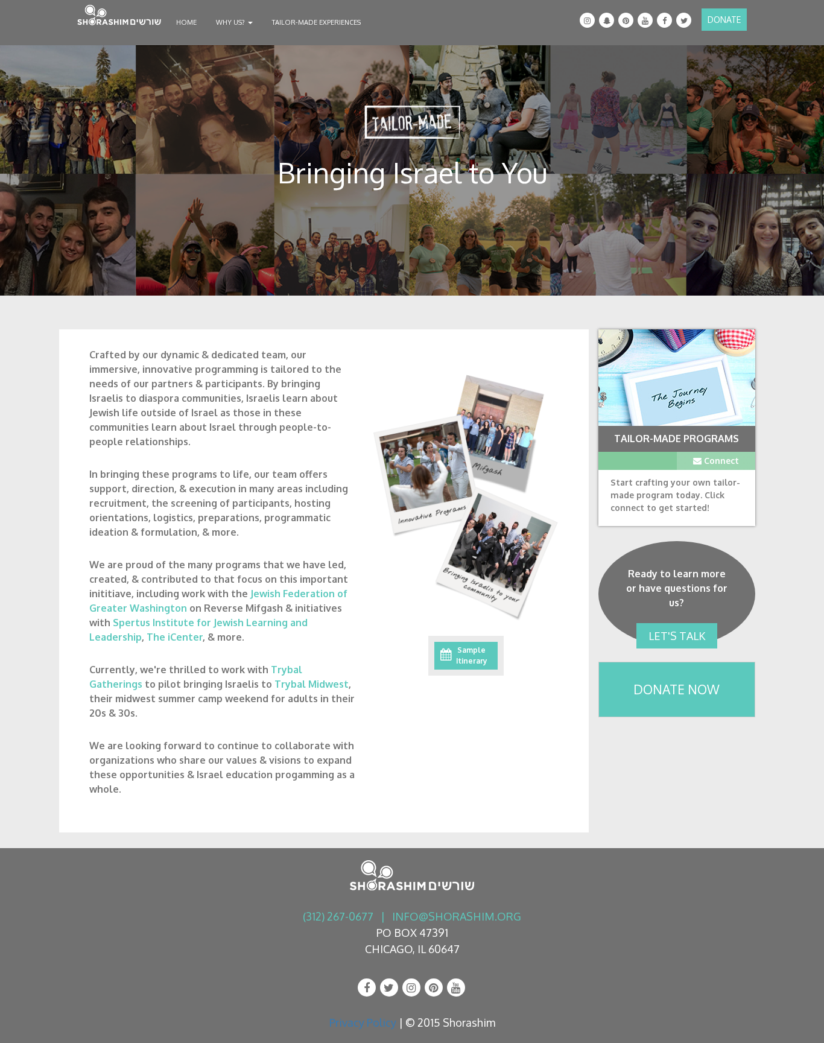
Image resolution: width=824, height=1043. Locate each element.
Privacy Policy (362, 1022)
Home (186, 22)
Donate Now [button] (676, 689)
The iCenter (175, 637)
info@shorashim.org (456, 916)
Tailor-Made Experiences (316, 22)
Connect (720, 460)
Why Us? (231, 22)
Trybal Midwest (311, 684)
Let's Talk (676, 635)
